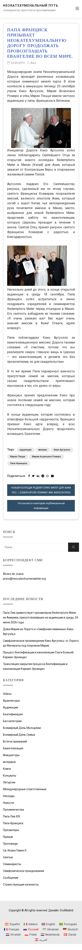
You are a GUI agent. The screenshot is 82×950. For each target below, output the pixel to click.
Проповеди (10, 843)
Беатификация (13, 714)
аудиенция (25, 449)
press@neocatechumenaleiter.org (24, 578)
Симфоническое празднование (23, 870)
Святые (8, 857)
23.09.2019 (18, 62)
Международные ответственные (24, 789)
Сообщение (10, 877)
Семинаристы (12, 864)
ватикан (42, 449)
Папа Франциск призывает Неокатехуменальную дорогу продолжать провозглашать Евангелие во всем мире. (40, 43)
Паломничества (13, 809)
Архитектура (11, 700)
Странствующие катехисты (21, 884)
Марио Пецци (17, 456)
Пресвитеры (11, 830)
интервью (9, 762)
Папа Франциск (18, 463)
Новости (8, 802)
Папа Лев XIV (11, 816)
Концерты (9, 775)
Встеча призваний (15, 741)
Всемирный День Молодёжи (22, 727)
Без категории (12, 721)
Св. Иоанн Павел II (14, 850)
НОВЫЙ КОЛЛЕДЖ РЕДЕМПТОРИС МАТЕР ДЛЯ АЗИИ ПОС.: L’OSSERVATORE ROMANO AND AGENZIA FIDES (41, 490)
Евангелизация (13, 748)
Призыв (8, 836)
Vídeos (7, 693)
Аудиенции (10, 707)
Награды (9, 796)
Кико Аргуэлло (62, 449)
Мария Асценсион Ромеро (46, 456)
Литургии (9, 782)
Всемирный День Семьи (19, 734)
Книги (7, 768)
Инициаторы (11, 755)
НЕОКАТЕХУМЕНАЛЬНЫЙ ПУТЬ (30, 5)
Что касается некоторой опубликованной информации (41, 506)
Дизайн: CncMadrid (60, 910)
